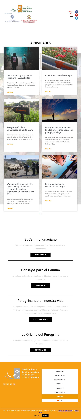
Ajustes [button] (36, 415)
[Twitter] (4, 384)
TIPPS (59, 384)
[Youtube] (76, 14)
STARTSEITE (60, 371)
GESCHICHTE (58, 379)
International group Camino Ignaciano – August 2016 (20, 76)
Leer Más (10, 92)
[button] (71, 17)
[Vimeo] (76, 18)
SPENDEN (60, 396)
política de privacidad (65, 410)
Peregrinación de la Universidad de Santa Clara (20, 128)
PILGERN (58, 388)
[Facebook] (76, 11)
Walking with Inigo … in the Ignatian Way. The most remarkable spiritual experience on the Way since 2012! (20, 189)
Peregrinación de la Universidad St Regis (55, 185)
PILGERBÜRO (58, 392)
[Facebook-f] (7, 384)
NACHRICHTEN (60, 375)
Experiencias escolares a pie (58, 75)
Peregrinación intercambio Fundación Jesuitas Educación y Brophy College (59, 130)
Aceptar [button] (45, 415)
